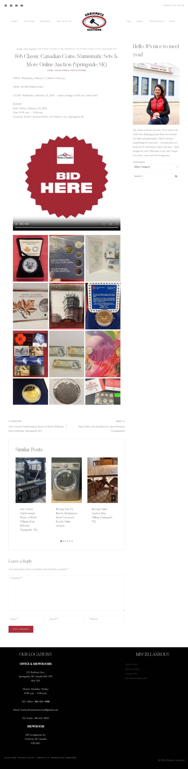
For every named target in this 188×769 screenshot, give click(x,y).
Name (14, 619)
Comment (16, 578)
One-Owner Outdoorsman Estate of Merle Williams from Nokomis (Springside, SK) (36, 426)
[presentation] (31, 480)
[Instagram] (11, 5)
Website (94, 619)
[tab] (61, 541)
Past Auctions (78, 70)
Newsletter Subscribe (136, 678)
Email (54, 619)
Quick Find (131, 664)
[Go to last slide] (20, 498)
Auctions (29, 21)
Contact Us (131, 674)
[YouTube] (16, 5)
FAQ (129, 21)
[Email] (21, 5)
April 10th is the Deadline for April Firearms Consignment (101, 426)
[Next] (113, 498)
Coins (50, 70)
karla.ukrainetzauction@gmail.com (39, 710)
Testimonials (156, 21)
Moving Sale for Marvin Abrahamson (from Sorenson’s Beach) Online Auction (66, 517)
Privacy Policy (132, 669)
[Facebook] (5, 5)
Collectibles (62, 70)
